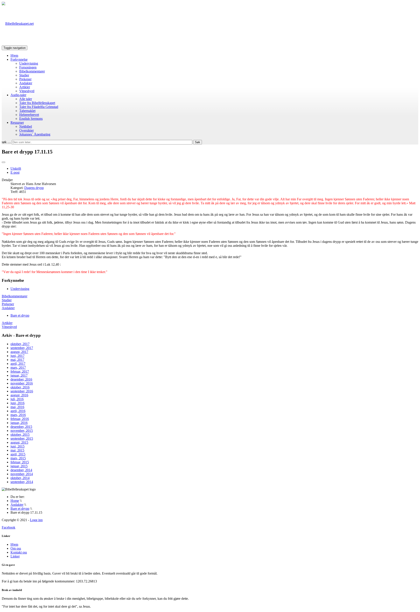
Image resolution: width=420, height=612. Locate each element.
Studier (24, 75)
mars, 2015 (18, 458)
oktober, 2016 (20, 387)
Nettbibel (25, 126)
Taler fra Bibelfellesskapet (37, 103)
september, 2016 (21, 391)
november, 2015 (21, 430)
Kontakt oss (18, 552)
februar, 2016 (19, 419)
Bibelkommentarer (32, 71)
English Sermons (31, 118)
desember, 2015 (21, 427)
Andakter (25, 83)
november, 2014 (21, 474)
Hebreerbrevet (29, 114)
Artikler (24, 87)
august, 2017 (19, 352)
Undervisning (28, 63)
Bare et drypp (19, 315)
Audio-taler (18, 95)
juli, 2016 (17, 399)
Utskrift (15, 168)
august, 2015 (19, 442)
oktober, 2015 (20, 434)
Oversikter (26, 130)
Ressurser (17, 122)
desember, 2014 (21, 470)
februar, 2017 (19, 371)
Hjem (14, 55)
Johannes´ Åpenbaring (34, 134)
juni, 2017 (17, 356)
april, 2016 (17, 411)
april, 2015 (17, 454)
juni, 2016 (17, 403)
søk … (6, 142)
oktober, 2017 (20, 344)
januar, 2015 (19, 466)
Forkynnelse (19, 59)
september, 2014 (21, 482)
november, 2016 (21, 383)
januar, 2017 (19, 375)
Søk (197, 142)
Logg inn (36, 520)
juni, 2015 (17, 446)
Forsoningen (28, 67)
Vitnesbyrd (26, 91)
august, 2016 (19, 395)
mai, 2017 (17, 360)
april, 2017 (17, 363)
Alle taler (25, 99)
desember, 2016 (21, 379)
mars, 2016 (18, 415)
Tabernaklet (27, 111)
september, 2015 (21, 438)
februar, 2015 (19, 462)
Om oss (15, 548)
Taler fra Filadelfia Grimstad (38, 107)
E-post (14, 172)
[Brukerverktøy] (3, 162)
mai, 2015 (17, 450)
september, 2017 (21, 348)
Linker (15, 556)
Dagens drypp (34, 188)
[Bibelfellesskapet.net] (18, 23)
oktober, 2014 (20, 478)
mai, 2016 (17, 407)
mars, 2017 (18, 367)
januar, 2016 (19, 423)
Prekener (25, 79)
